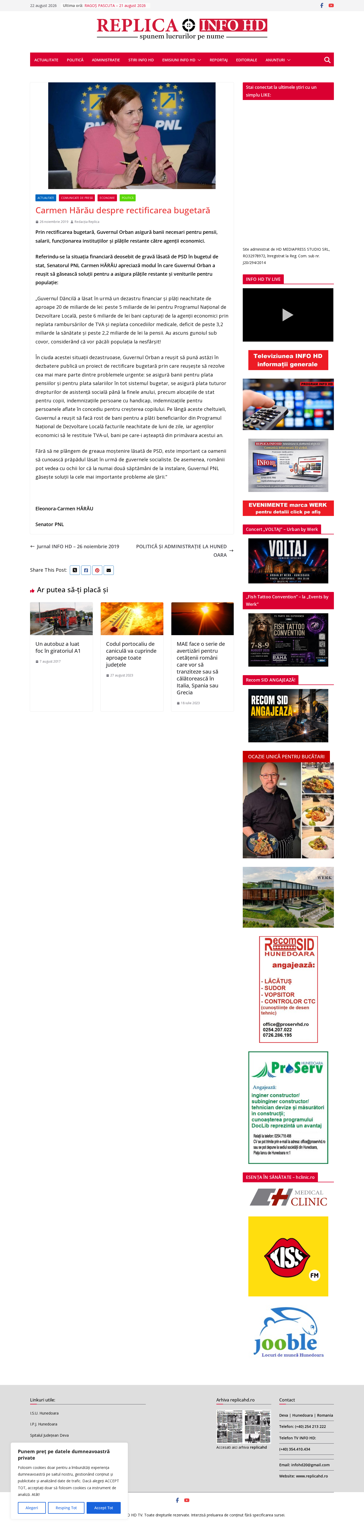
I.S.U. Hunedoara (44, 1413)
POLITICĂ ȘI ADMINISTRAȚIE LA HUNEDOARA (181, 550)
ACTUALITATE (46, 59)
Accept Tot (103, 1507)
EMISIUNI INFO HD (178, 59)
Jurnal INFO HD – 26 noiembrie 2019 (78, 546)
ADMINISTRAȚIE (106, 59)
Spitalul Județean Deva (49, 1435)
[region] (69, 1481)
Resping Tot (66, 1507)
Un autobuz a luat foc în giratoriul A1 (58, 647)
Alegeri (32, 1507)
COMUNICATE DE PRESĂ (77, 198)
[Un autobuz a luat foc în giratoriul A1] (61, 606)
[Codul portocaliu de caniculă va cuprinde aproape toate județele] (132, 606)
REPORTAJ (219, 59)
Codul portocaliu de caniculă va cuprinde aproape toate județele (131, 654)
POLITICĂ (75, 59)
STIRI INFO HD (141, 59)
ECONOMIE (107, 198)
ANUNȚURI (275, 59)
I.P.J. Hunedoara (43, 1424)
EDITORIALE (246, 59)
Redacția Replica (87, 221)
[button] (198, 60)
